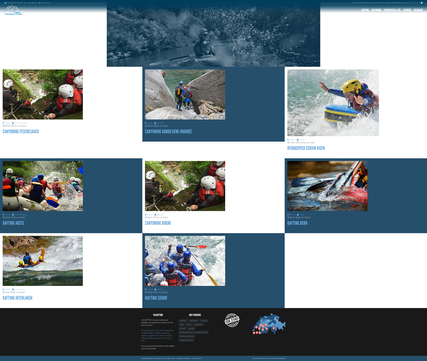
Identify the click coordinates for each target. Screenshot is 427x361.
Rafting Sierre (156, 298)
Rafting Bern (297, 223)
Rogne (160, 214)
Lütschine (20, 289)
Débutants (193, 321)
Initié (181, 325)
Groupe (204, 321)
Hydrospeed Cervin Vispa (306, 148)
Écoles (182, 328)
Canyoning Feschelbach (21, 131)
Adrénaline (198, 325)
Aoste (7, 214)
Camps (191, 328)
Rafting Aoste (13, 223)
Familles (183, 321)
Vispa (302, 139)
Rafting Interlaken (17, 298)
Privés (188, 325)
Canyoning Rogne (158, 223)
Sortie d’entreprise (187, 336)
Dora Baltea (21, 214)
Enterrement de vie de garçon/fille (193, 332)
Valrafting (10, 29)
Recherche (376, 3)
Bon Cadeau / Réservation (391, 3)
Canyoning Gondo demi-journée (168, 131)
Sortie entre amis (186, 340)
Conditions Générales (183, 358)
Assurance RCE (196, 358)
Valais (7, 123)
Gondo (160, 123)
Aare (302, 214)
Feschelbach (21, 123)
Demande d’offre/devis (361, 3)
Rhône (160, 289)
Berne (292, 214)
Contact (406, 3)
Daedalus (283, 358)
